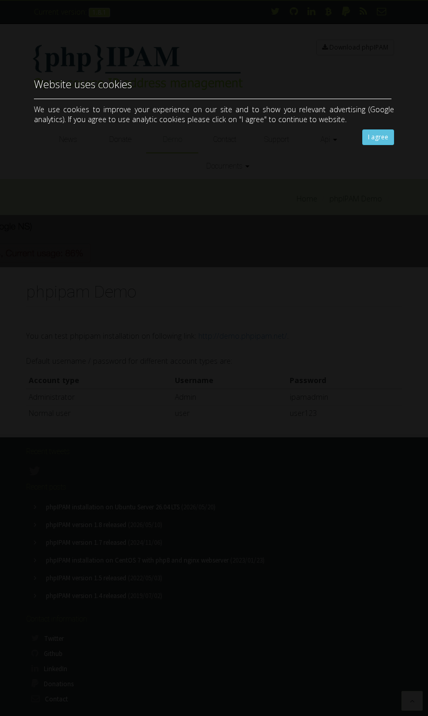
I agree (378, 137)
